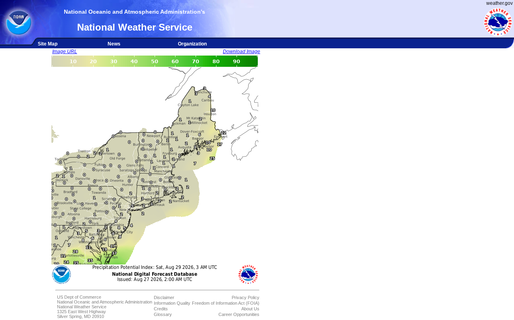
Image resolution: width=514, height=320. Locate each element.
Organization (192, 44)
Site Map (47, 44)
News (114, 44)
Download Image (241, 51)
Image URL (64, 51)
